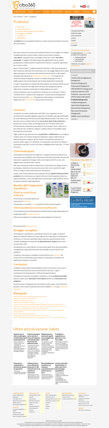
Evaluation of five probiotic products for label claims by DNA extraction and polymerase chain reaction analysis (39, 306)
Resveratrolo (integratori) (80, 108)
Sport (30, 12)
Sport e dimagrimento (51, 395)
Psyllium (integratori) (78, 102)
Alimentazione (19, 12)
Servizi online (56, 12)
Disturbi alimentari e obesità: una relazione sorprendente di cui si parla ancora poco (48, 368)
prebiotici (56, 255)
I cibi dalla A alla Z (17, 399)
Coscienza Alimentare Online (69, 399)
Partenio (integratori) (79, 83)
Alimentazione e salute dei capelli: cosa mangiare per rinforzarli (47, 337)
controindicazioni (23, 29)
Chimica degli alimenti (18, 395)
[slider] (81, 156)
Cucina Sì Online (66, 397)
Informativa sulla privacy (85, 410)
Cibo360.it (19, 16)
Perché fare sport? (50, 397)
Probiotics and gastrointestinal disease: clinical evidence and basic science (30, 308)
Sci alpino (48, 402)
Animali (77, 12)
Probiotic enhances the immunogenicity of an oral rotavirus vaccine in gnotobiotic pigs (39, 317)
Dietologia (15, 397)
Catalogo (86, 12)
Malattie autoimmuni (34, 400)
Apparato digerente (34, 406)
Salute (38, 12)
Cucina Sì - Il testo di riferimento (84, 395)
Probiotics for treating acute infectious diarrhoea (24, 298)
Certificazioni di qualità (18, 414)
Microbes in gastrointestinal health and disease (24, 313)
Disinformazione (17, 402)
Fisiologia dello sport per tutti (53, 399)
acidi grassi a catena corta (41, 76)
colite (53, 287)
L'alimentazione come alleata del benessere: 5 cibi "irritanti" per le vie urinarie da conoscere (33, 368)
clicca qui (86, 53)
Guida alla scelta (17, 412)
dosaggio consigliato (24, 33)
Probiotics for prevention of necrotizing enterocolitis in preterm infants (30, 296)
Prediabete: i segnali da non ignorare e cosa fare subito (60, 337)
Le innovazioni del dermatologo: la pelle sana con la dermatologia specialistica (61, 367)
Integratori (33, 16)
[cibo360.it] (24, 8)
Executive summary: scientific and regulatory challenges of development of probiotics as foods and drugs (38, 304)
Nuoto (47, 408)
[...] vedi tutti (74, 75)
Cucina (46, 12)
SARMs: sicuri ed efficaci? (80, 116)
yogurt (31, 97)
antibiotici (27, 201)
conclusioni (21, 36)
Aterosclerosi (32, 399)
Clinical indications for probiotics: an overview (24, 302)
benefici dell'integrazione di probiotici (31, 31)
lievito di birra (30, 100)
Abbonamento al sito (84, 403)
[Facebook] (88, 6)
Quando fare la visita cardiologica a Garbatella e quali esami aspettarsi (20, 337)
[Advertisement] (82, 132)
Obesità (31, 397)
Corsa (47, 404)
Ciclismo (48, 406)
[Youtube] (83, 6)
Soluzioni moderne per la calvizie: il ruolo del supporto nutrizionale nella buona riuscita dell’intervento (33, 338)
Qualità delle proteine (76, 181)
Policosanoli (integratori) (80, 86)
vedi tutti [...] (74, 119)
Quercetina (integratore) (80, 105)
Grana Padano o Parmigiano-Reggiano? (76, 190)
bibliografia (21, 38)
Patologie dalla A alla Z (77, 31)
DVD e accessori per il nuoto (86, 405)
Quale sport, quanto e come (53, 400)
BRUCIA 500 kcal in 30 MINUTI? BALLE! (76, 175)
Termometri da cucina (84, 401)
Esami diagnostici (33, 408)
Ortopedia (74, 45)
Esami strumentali (76, 35)
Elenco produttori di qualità (19, 416)
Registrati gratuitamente (68, 395)
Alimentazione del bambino (19, 400)
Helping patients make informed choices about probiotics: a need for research (31, 315)
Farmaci (73, 40)
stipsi (33, 204)
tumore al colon (31, 226)
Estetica (73, 38)
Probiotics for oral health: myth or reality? (23, 300)
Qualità (68, 12)
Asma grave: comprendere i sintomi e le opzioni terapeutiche (19, 366)
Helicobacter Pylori (33, 214)
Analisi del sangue (76, 33)
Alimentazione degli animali (19, 404)
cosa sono (20, 27)
